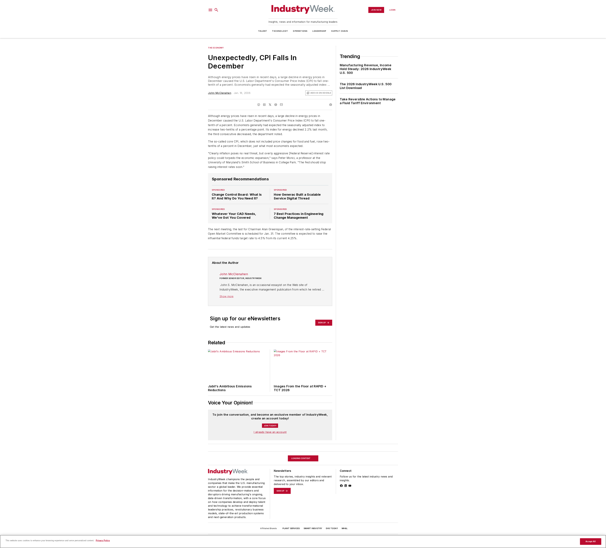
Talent (262, 31)
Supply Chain (339, 31)
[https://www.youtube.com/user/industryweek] (349, 507)
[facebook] (258, 104)
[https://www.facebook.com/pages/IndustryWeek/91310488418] (341, 507)
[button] (210, 10)
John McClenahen (219, 93)
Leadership (319, 31)
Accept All (590, 541)
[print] (330, 104)
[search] (216, 10)
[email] (281, 104)
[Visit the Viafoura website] (324, 428)
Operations (300, 31)
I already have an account (270, 453)
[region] (270, 420)
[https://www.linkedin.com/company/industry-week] (345, 507)
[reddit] (275, 104)
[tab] (217, 412)
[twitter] (270, 104)
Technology (280, 31)
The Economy (216, 48)
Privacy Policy (103, 540)
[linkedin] (264, 104)
